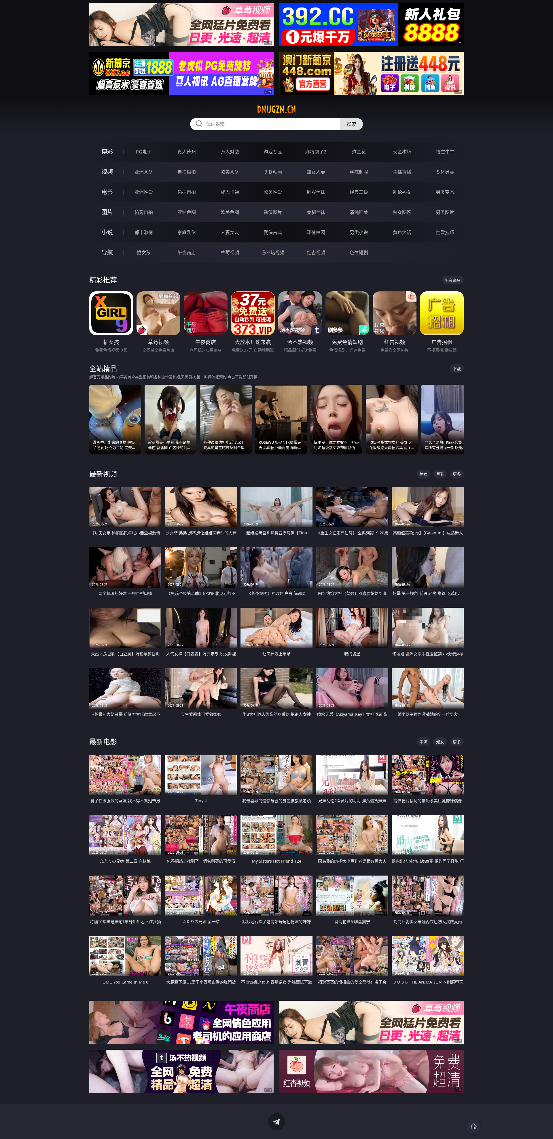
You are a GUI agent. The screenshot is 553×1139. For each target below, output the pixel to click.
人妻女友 (230, 232)
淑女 (440, 742)
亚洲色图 (186, 212)
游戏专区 (273, 152)
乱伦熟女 (402, 192)
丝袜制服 (359, 172)
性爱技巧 (445, 232)
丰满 (423, 742)
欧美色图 (230, 212)
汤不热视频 (272, 252)
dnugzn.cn (276, 109)
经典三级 (359, 192)
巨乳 (440, 474)
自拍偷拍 (186, 172)
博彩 (107, 151)
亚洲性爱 (144, 192)
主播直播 (402, 172)
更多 (457, 474)
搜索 (351, 124)
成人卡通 (230, 192)
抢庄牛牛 (445, 152)
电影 (107, 192)
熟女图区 (402, 212)
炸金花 (359, 152)
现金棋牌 (402, 152)
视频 (107, 172)
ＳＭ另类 (445, 172)
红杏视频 (316, 252)
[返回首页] (473, 1126)
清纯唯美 (359, 212)
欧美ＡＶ (230, 172)
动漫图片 (273, 212)
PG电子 (143, 152)
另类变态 (445, 192)
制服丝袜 (316, 192)
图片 (107, 212)
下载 (457, 368)
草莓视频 (230, 252)
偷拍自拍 (186, 192)
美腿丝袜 (316, 212)
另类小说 (359, 232)
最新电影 (103, 741)
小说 (107, 232)
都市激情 (144, 232)
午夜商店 (186, 252)
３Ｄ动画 (273, 172)
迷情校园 (316, 232)
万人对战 (230, 152)
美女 (423, 474)
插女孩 (144, 252)
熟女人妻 (316, 172)
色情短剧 (359, 252)
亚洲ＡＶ (144, 172)
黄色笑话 (402, 232)
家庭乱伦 (186, 232)
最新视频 (103, 474)
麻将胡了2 (315, 152)
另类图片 (445, 212)
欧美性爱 (273, 192)
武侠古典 (273, 232)
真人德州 (186, 152)
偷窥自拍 (144, 212)
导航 (107, 252)
